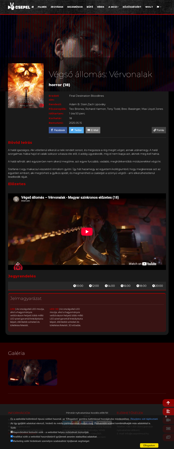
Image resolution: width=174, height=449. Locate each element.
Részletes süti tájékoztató (144, 419)
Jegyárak (57, 7)
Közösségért (132, 7)
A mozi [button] (112, 7)
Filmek (42, 7)
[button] (159, 7)
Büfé (90, 7)
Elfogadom (149, 445)
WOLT (149, 7)
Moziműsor (75, 7)
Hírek (100, 7)
